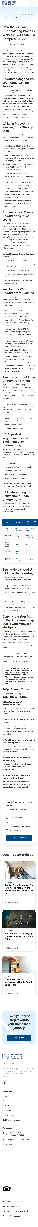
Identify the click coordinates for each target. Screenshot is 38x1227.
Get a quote (6, 1101)
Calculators (6, 1110)
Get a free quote (19, 838)
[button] (33, 3)
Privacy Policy (7, 1201)
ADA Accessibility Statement (11, 1206)
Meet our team (8, 1115)
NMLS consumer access (11, 1120)
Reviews (5, 1106)
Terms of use (19, 1201)
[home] (9, 3)
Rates (4, 1096)
